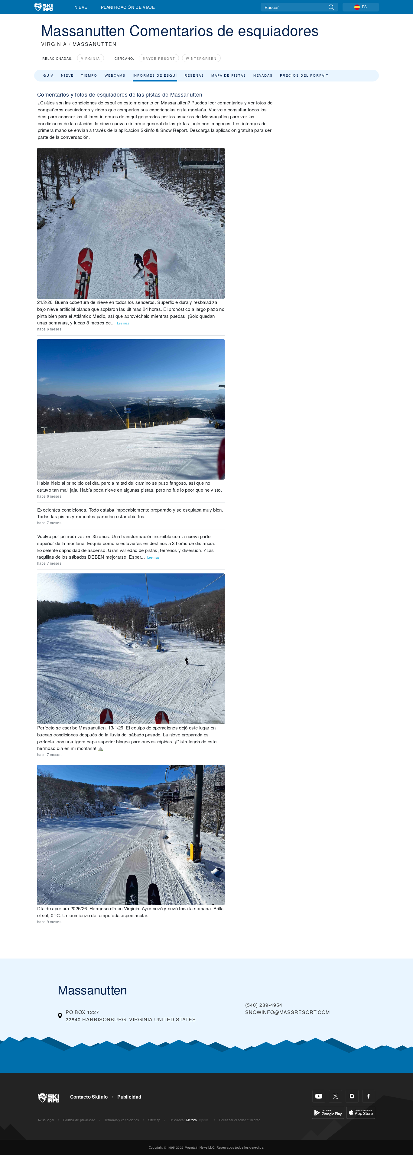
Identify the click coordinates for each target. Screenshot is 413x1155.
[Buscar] (331, 7)
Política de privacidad (79, 1120)
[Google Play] (328, 1112)
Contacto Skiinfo (89, 1096)
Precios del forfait (304, 75)
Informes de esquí (155, 75)
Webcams (115, 75)
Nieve (80, 7)
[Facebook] (368, 1096)
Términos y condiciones (122, 1120)
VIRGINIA (54, 43)
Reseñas (194, 75)
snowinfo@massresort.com (287, 1012)
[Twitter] (335, 1096)
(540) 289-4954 (263, 1004)
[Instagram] (352, 1096)
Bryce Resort (159, 58)
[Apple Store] (360, 1112)
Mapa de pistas (228, 75)
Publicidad (129, 1096)
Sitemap (154, 1120)
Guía (48, 75)
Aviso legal (46, 1120)
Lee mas (123, 323)
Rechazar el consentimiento (239, 1120)
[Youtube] (318, 1096)
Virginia (90, 58)
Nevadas (263, 75)
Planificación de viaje (128, 7)
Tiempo (89, 75)
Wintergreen (201, 58)
